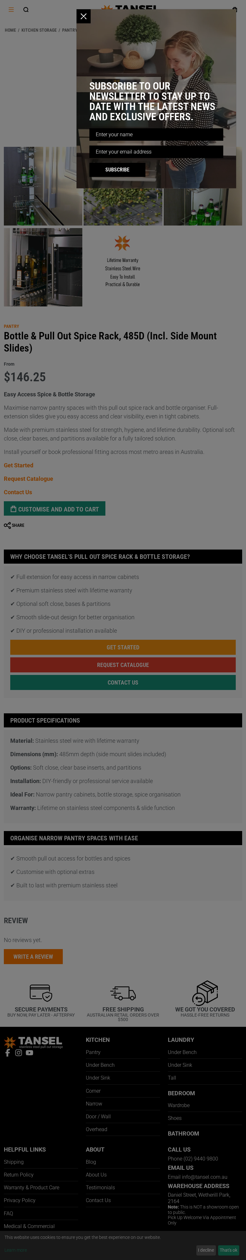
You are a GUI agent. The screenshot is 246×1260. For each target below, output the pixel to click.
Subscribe (117, 170)
